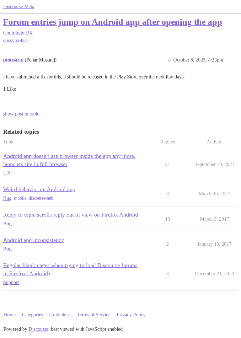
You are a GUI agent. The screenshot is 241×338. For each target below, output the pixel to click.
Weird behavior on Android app (39, 189)
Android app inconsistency (33, 240)
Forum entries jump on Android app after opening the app (112, 22)
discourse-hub (15, 40)
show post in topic (21, 113)
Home (9, 314)
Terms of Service (93, 314)
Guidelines (60, 314)
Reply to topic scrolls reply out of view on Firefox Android (70, 215)
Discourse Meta (18, 6)
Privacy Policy (131, 314)
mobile (20, 198)
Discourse (38, 329)
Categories (32, 314)
